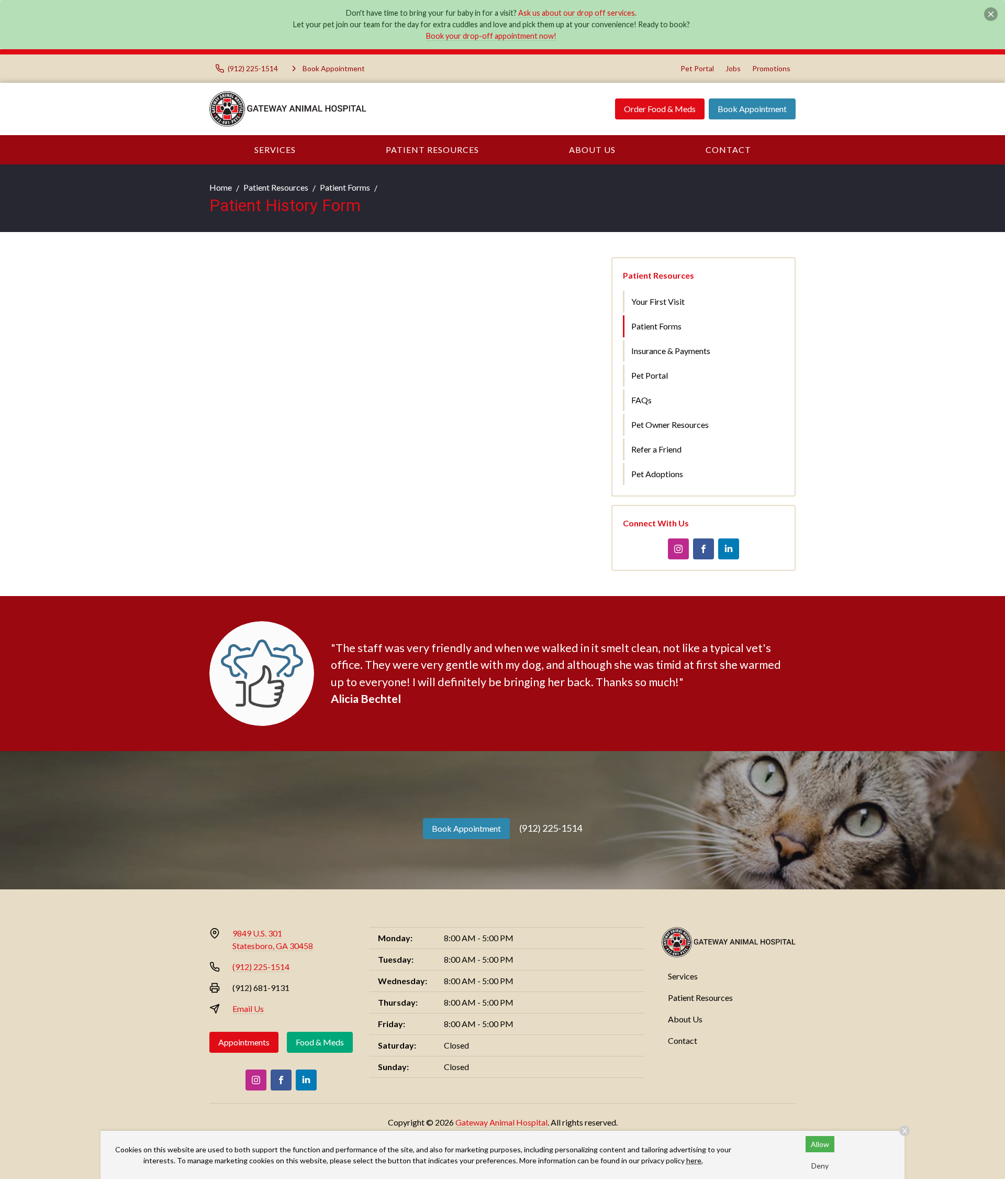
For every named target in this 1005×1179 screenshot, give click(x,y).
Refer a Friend (656, 449)
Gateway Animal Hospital (501, 1122)
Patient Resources (432, 150)
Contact (728, 150)
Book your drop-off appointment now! (491, 35)
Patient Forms (345, 187)
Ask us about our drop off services (576, 12)
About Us (592, 150)
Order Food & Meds (660, 109)
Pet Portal (697, 68)
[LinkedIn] (728, 548)
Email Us (248, 1008)
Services (275, 150)
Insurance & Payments (670, 351)
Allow (820, 1144)
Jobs (733, 68)
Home (220, 187)
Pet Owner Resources (670, 424)
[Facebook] (703, 548)
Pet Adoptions (657, 474)
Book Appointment (752, 109)
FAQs (641, 400)
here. (694, 1160)
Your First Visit (658, 301)
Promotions (771, 68)
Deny (820, 1165)
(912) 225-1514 (550, 828)
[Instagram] (678, 548)
